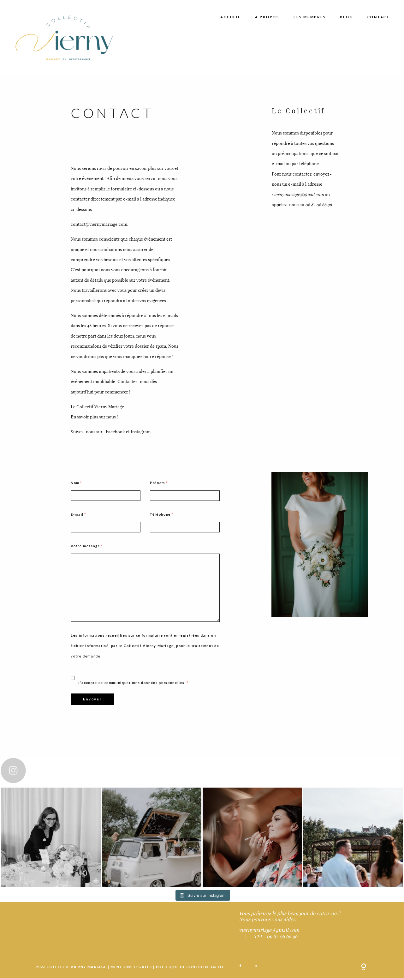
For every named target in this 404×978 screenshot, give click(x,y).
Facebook (115, 431)
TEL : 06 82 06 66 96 (275, 936)
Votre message (85, 546)
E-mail (77, 514)
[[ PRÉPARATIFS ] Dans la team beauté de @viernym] (252, 837)
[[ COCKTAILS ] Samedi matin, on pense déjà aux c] (151, 837)
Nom (75, 483)
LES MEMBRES (310, 17)
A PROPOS (267, 17)
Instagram (141, 431)
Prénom (157, 483)
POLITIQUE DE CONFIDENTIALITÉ (190, 967)
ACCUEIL (230, 17)
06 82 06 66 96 (318, 204)
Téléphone (160, 514)
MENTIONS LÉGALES (131, 967)
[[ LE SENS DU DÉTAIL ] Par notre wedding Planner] (51, 837)
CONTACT (378, 17)
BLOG (346, 17)
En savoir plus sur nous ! (94, 416)
